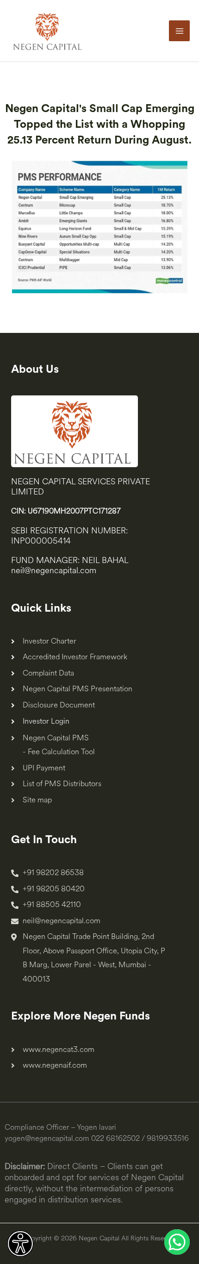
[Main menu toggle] (179, 30)
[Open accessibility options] (20, 1243)
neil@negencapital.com (53, 570)
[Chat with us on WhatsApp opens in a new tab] (177, 1242)
